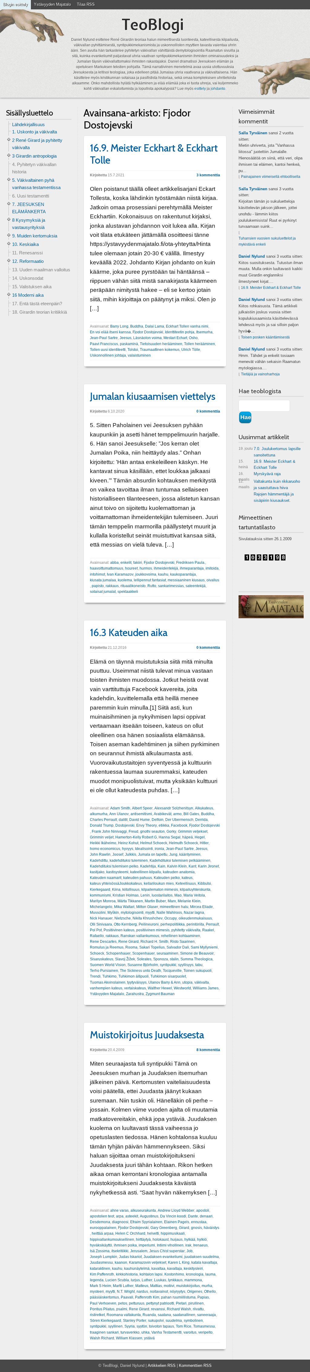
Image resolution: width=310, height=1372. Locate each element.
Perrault (212, 924)
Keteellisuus (186, 883)
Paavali (127, 1297)
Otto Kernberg (125, 924)
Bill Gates (191, 814)
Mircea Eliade (201, 907)
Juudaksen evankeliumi (163, 1257)
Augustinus (149, 1216)
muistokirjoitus (188, 1286)
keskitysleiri (193, 1268)
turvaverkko (130, 1332)
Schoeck (97, 953)
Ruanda (149, 1315)
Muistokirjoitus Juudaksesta (147, 1035)
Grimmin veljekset (192, 831)
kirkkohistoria (127, 1274)
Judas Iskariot (130, 1257)
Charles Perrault (103, 820)
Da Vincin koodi (173, 1216)
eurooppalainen (103, 1228)
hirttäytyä (143, 1239)
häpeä (187, 837)
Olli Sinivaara (101, 924)
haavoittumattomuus (106, 568)
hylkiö (202, 1239)
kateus (187, 878)
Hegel (200, 837)
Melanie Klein (189, 901)
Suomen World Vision (108, 965)
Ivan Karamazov (120, 574)
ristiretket (97, 1315)
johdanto (218, 89)
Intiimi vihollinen (170, 1245)
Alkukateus (204, 808)
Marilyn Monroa (103, 901)
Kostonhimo (174, 1274)
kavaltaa (158, 1268)
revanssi (158, 1309)
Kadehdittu (99, 860)
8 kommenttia (208, 1050)
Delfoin (157, 820)
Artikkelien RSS (162, 1365)
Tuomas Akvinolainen (107, 982)
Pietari (181, 1303)
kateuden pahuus (137, 878)
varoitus (189, 1332)
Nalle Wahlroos (169, 912)
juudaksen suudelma (201, 1257)
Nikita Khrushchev (148, 918)
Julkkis (130, 854)
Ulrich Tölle (190, 350)
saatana (164, 1315)
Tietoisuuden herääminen (161, 344)
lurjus (135, 1280)
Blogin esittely (15, 4)
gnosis (196, 1228)
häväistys (211, 1228)
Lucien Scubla (117, 1280)
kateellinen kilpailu (145, 872)
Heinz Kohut (128, 843)
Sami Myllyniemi (204, 947)
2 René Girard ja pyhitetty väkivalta (37, 144)
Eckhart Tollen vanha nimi (187, 326)
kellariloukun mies (159, 883)
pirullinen (196, 1303)
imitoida (212, 568)
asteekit (131, 1216)
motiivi (169, 1286)
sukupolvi (156, 1320)
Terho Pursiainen (104, 971)
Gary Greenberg (163, 1228)
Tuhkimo (109, 976)
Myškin (113, 912)
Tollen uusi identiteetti (108, 350)
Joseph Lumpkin (103, 1257)
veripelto (205, 1332)
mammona (193, 1280)
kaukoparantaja (183, 574)
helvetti (153, 1233)
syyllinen (115, 1326)
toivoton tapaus (161, 1326)
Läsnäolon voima (147, 338)
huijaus (176, 1239)
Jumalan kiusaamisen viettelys (152, 396)
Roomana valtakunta (124, 1315)
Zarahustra (135, 994)
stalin (174, 959)
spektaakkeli (127, 592)
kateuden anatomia (179, 872)
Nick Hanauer (101, 918)
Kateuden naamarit (105, 878)
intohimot (97, 574)
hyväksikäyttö (101, 1245)
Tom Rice (183, 1326)
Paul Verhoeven (103, 1303)
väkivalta (201, 982)
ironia (159, 849)
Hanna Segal (169, 837)
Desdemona (100, 1222)
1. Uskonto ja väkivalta (34, 131)
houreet (131, 568)
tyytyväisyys (137, 982)
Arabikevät (162, 814)
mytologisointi (132, 912)
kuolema (125, 580)
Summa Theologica (196, 959)
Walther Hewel (160, 988)
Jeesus (125, 338)
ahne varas (119, 1210)
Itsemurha (204, 332)
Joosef (117, 854)
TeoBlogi (153, 24)
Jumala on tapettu (152, 854)
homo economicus (105, 849)
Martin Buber (155, 901)
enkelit (125, 562)
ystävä (149, 1338)
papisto (98, 586)
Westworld (182, 988)
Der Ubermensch (179, 820)
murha (207, 1286)
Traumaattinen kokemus (160, 350)
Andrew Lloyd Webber (176, 1210)
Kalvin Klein (177, 866)
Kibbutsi (204, 883)
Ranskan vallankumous (139, 936)
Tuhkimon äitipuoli (133, 976)
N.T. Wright (126, 1291)
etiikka (164, 825)
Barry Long (119, 326)
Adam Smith (120, 808)
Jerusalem (138, 1251)
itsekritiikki (119, 1251)
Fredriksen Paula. (190, 562)
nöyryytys (177, 1291)
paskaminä (129, 344)
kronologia (194, 1274)
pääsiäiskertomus (104, 1297)
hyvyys (127, 849)
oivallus (212, 580)
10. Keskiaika (25, 244)
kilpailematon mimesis (159, 889)
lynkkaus (175, 1280)
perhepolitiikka (172, 924)
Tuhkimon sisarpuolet (168, 976)
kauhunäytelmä (137, 1268)
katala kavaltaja (204, 1262)
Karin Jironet (208, 866)
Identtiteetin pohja (179, 332)
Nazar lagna (194, 912)
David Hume (139, 820)
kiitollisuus (131, 889)
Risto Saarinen (182, 941)
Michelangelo (101, 907)
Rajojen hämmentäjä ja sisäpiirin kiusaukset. (274, 497)
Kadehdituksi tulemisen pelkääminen (180, 860)
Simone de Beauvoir (197, 953)
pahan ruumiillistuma (178, 1297)
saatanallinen (184, 1315)
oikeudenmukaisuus (195, 918)
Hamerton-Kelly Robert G (136, 837)
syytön (142, 1326)
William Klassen (129, 1338)
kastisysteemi (117, 872)
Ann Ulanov (119, 814)
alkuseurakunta (143, 1210)
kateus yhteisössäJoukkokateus (116, 883)
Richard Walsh (179, 1309)
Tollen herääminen (199, 344)
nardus (142, 1291)
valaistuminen (139, 355)
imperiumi (147, 1245)
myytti (150, 912)
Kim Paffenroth (102, 1274)
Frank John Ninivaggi (109, 831)
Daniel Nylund (252, 256)
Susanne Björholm (142, 965)
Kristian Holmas (126, 895)
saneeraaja (206, 1315)
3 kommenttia (208, 175)
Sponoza (160, 959)
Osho (193, 338)
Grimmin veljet (102, 837)
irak (188, 1245)
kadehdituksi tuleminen (129, 860)
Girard (184, 1228)
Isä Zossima (100, 1251)
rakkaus (112, 586)
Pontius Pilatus (102, 1309)
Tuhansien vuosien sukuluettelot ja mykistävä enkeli (267, 241)
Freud (133, 831)
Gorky (171, 831)
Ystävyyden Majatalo (52, 4)
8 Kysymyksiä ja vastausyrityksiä (28, 223)
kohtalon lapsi (151, 1274)
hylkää (189, 1239)
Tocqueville (172, 971)
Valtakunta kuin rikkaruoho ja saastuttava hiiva (269, 484)
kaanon (121, 1262)
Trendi (95, 976)
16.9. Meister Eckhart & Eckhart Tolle (154, 154)
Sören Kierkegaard (105, 1320)
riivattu (198, 1309)
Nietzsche (122, 918)
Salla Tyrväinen (253, 133)
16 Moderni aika (28, 295)
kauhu (163, 574)
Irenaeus (200, 1245)
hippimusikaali (173, 1233)
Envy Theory (146, 825)
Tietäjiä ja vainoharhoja (260, 374)
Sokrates (144, 959)
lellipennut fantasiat (150, 580)
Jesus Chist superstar (167, 1251)
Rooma (131, 947)
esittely (200, 89)
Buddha (136, 326)
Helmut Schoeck (153, 843)
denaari (206, 1216)
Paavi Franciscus (104, 344)
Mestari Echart (175, 338)
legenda (97, 1280)
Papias (203, 1297)
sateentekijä (196, 586)
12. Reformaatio (28, 261)
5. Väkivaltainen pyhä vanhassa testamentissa (36, 184)
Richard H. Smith (154, 941)
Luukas (160, 1280)
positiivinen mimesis (153, 930)
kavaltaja (174, 1268)
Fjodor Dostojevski (148, 332)
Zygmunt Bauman (160, 994)
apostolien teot (102, 1216)
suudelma (174, 1320)
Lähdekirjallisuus (28, 124)
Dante (193, 1216)
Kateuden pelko (167, 878)
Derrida (201, 820)
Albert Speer (142, 808)
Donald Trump (102, 825)
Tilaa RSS (86, 4)
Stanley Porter (134, 1320)
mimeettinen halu (174, 907)
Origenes (194, 1291)
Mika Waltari (124, 907)
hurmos (146, 568)
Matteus (141, 1286)
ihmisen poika (125, 1245)
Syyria (129, 1326)
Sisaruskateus (101, 959)
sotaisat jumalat (103, 592)
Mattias (156, 1286)
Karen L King (179, 1262)
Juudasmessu (101, 1262)
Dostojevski (124, 825)
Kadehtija (148, 866)
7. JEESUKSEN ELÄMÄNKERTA (29, 208)
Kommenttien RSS (195, 1365)
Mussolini (98, 912)
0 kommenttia (208, 411)
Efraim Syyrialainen (146, 1222)
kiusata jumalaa (103, 580)
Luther (147, 1280)
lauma (210, 1274)
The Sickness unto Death (140, 971)
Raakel (208, 930)
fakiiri (137, 562)
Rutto (151, 586)
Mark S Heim (100, 1286)
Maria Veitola (194, 895)
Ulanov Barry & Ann (164, 982)
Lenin (145, 895)
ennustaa (198, 1222)
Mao (178, 895)
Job (189, 1251)
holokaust (161, 1239)
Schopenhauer (118, 953)
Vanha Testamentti (166, 1332)
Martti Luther (123, 1286)
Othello (210, 1291)
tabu (199, 965)
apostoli (202, 1210)
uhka (145, 1332)
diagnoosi (120, 1222)
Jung (173, 854)
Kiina (116, 889)
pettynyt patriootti (160, 1303)
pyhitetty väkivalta (185, 930)
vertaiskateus (135, 988)
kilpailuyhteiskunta (195, 889)
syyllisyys (185, 965)
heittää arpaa (103, 1233)
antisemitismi (141, 814)
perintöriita (195, 924)
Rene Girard (128, 941)
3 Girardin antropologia (34, 155)
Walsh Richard (102, 1338)
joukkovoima (145, 574)
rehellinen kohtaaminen (180, 936)
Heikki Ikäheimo (103, 843)
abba (114, 562)
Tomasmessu (204, 1326)
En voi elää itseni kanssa (110, 332)
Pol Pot (96, 930)
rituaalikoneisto (133, 586)
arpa (120, 1216)
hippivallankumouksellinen (112, 1239)
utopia (187, 982)
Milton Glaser (147, 907)
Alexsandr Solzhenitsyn (173, 808)
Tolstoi (132, 350)
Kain (161, 866)
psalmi (121, 1309)
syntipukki (168, 965)
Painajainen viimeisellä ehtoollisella (270, 177)
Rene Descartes (103, 941)
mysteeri (97, 1291)
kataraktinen (100, 1268)
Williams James (206, 988)
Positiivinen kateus (119, 930)
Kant (192, 866)
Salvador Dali (178, 947)
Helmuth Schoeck (183, 843)
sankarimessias (171, 586)
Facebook (179, 825)
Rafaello (97, 936)
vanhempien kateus (106, 988)
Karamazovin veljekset (147, 1262)
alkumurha (98, 814)
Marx (172, 901)
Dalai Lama (154, 326)
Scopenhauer (143, 953)
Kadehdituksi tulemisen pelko (114, 866)
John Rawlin (100, 854)
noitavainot (159, 1291)
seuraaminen (167, 953)
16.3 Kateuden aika (128, 632)
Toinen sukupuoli (197, 971)
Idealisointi (144, 849)
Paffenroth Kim (147, 1297)
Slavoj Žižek (125, 959)
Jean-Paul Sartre (104, 338)
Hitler (204, 843)
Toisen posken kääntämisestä (265, 337)
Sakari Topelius (152, 947)
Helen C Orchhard (130, 1233)
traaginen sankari (104, 1332)
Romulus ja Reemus (107, 947)
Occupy (170, 918)
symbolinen (193, 1320)
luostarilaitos (162, 895)
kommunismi (100, 895)
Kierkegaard (100, 889)
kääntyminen (189, 854)
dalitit (123, 820)
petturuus (136, 1303)
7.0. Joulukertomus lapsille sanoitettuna (270, 451)
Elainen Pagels (176, 1222)
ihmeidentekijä (166, 568)
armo (177, 814)
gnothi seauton (152, 831)
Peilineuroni (149, 924)
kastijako (97, 872)
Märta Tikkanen (130, 901)
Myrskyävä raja (260, 475)
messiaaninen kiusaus (186, 580)
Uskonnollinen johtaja (108, 355)
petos (122, 1303)
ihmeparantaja (192, 568)
